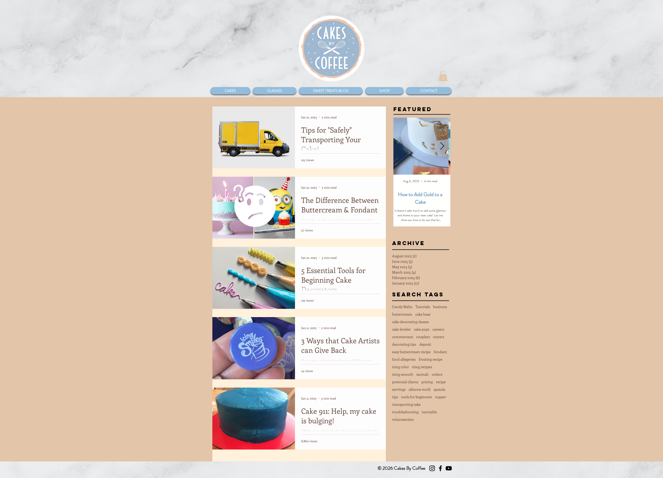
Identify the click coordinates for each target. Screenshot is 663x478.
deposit (425, 344)
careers (438, 329)
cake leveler (401, 329)
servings (399, 389)
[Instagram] (432, 468)
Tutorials (422, 306)
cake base (422, 314)
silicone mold (419, 389)
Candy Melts (402, 306)
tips (395, 397)
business (440, 306)
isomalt (422, 374)
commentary (402, 336)
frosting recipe (430, 359)
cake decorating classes (410, 321)
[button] (443, 76)
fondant (440, 351)
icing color (400, 367)
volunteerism (403, 419)
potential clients (405, 382)
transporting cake (406, 404)
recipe (441, 382)
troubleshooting (405, 412)
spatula (439, 389)
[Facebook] (440, 468)
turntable (429, 412)
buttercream (402, 314)
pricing (427, 382)
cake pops (421, 329)
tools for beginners (416, 397)
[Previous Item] (401, 146)
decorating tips (404, 344)
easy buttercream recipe (411, 351)
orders (437, 374)
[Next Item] (442, 146)
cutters (438, 336)
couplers (423, 336)
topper (440, 397)
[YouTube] (448, 468)
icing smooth (402, 374)
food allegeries (404, 359)
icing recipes (422, 367)
